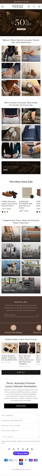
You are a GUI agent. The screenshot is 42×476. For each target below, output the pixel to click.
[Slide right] (38, 2)
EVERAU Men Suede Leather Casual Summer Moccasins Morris (10, 204)
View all (21, 372)
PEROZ (18, 469)
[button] (28, 6)
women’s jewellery (30, 394)
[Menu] (2, 6)
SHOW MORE (21, 406)
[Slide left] (3, 2)
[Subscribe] (37, 315)
